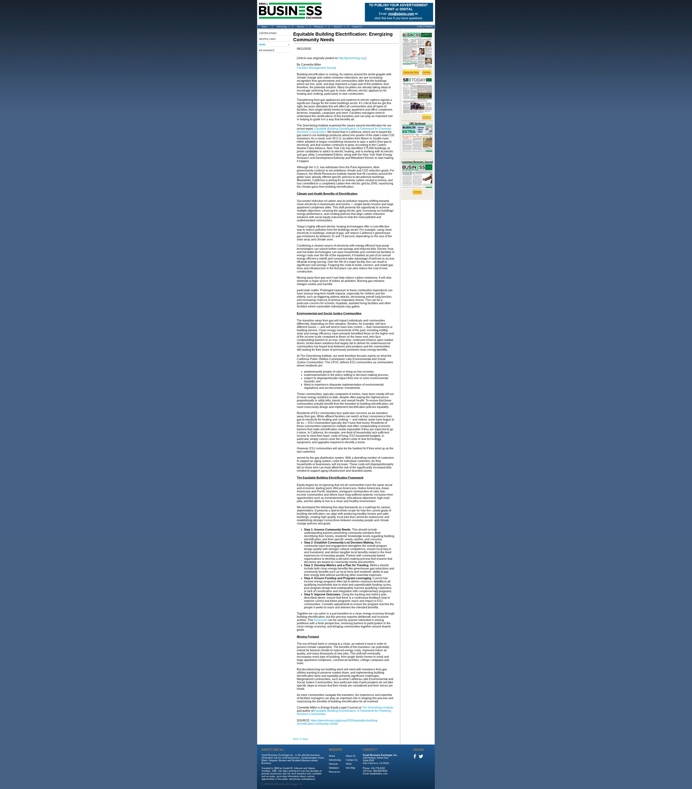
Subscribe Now (410, 72)
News (262, 44)
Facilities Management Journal (316, 67)
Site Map (350, 767)
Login (420, 26)
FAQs (349, 764)
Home (264, 26)
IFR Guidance (266, 50)
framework (320, 620)
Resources (316, 26)
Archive (426, 72)
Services (298, 26)
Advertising (279, 26)
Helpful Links (267, 39)
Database (334, 767)
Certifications (268, 33)
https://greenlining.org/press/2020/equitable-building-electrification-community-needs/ (337, 722)
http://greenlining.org (352, 58)
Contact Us (357, 26)
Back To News (300, 739)
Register (429, 26)
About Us (335, 26)
